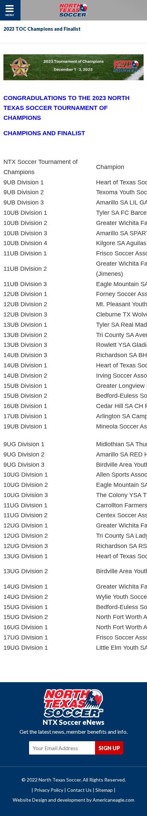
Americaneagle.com (113, 800)
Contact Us (79, 790)
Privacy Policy (48, 790)
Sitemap (104, 790)
